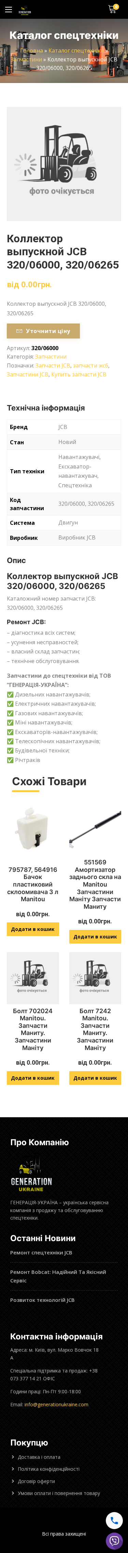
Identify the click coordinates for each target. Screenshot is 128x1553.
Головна (31, 50)
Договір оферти (36, 1481)
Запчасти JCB (52, 365)
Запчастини (26, 59)
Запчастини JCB (27, 374)
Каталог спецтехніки (76, 50)
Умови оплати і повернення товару (59, 1493)
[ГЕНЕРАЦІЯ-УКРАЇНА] (24, 9)
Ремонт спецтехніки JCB (41, 1252)
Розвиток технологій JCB (42, 1299)
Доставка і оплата (39, 1457)
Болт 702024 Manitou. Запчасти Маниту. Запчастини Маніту (33, 1029)
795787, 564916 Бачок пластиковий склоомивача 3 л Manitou (32, 884)
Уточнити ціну (48, 331)
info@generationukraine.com (56, 1404)
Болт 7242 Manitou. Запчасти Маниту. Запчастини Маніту (95, 1029)
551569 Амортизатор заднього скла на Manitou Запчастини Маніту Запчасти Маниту (95, 884)
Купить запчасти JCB (78, 374)
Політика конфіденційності (49, 1469)
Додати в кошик (33, 929)
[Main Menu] (8, 9)
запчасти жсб (90, 365)
